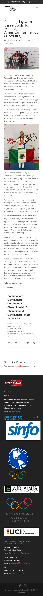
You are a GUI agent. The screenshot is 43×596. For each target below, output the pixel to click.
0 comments (11, 43)
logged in (18, 366)
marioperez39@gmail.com (19, 563)
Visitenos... (21, 592)
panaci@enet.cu (15, 411)
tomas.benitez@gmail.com (19, 553)
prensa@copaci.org (16, 573)
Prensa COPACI (13, 40)
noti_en (35, 40)
